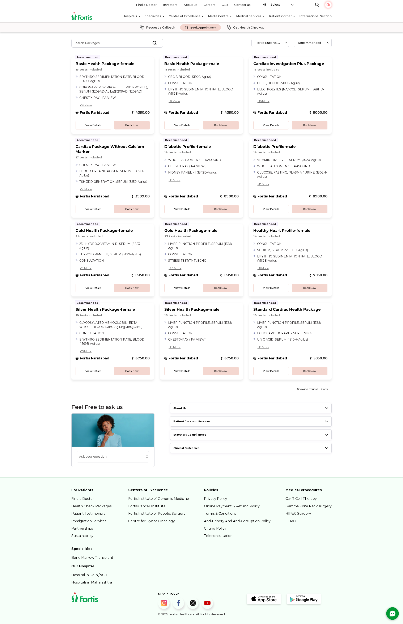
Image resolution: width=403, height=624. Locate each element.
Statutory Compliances (189, 434)
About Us (179, 408)
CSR (225, 5)
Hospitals (130, 16)
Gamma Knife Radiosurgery (308, 506)
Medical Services (249, 16)
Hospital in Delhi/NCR (89, 575)
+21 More (86, 268)
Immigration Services (88, 521)
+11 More (263, 268)
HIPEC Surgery (298, 514)
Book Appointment (203, 27)
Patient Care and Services (191, 421)
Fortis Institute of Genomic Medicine (158, 499)
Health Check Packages (91, 506)
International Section (315, 16)
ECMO (290, 521)
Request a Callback (160, 27)
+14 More (86, 189)
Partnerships (82, 528)
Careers (209, 5)
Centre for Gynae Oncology (151, 521)
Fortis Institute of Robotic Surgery (157, 514)
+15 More (174, 180)
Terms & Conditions (220, 514)
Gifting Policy (215, 528)
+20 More (175, 268)
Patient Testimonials (88, 514)
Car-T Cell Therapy (301, 499)
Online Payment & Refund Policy (232, 506)
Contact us (242, 5)
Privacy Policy (215, 499)
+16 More (264, 101)
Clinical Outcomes (186, 448)
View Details (93, 125)
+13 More (175, 347)
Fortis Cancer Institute (147, 506)
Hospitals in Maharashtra (91, 582)
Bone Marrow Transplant (92, 558)
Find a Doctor (146, 5)
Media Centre (218, 16)
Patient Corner (280, 16)
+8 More (174, 101)
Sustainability (82, 536)
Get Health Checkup (248, 27)
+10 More (86, 105)
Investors (170, 5)
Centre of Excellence (184, 16)
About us (190, 5)
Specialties (153, 16)
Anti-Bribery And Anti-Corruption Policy (237, 521)
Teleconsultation (218, 536)
